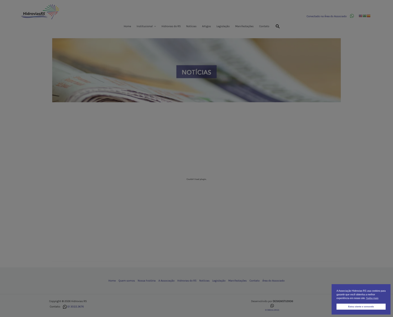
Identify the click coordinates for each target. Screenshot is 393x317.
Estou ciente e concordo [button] (361, 306)
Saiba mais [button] (372, 298)
